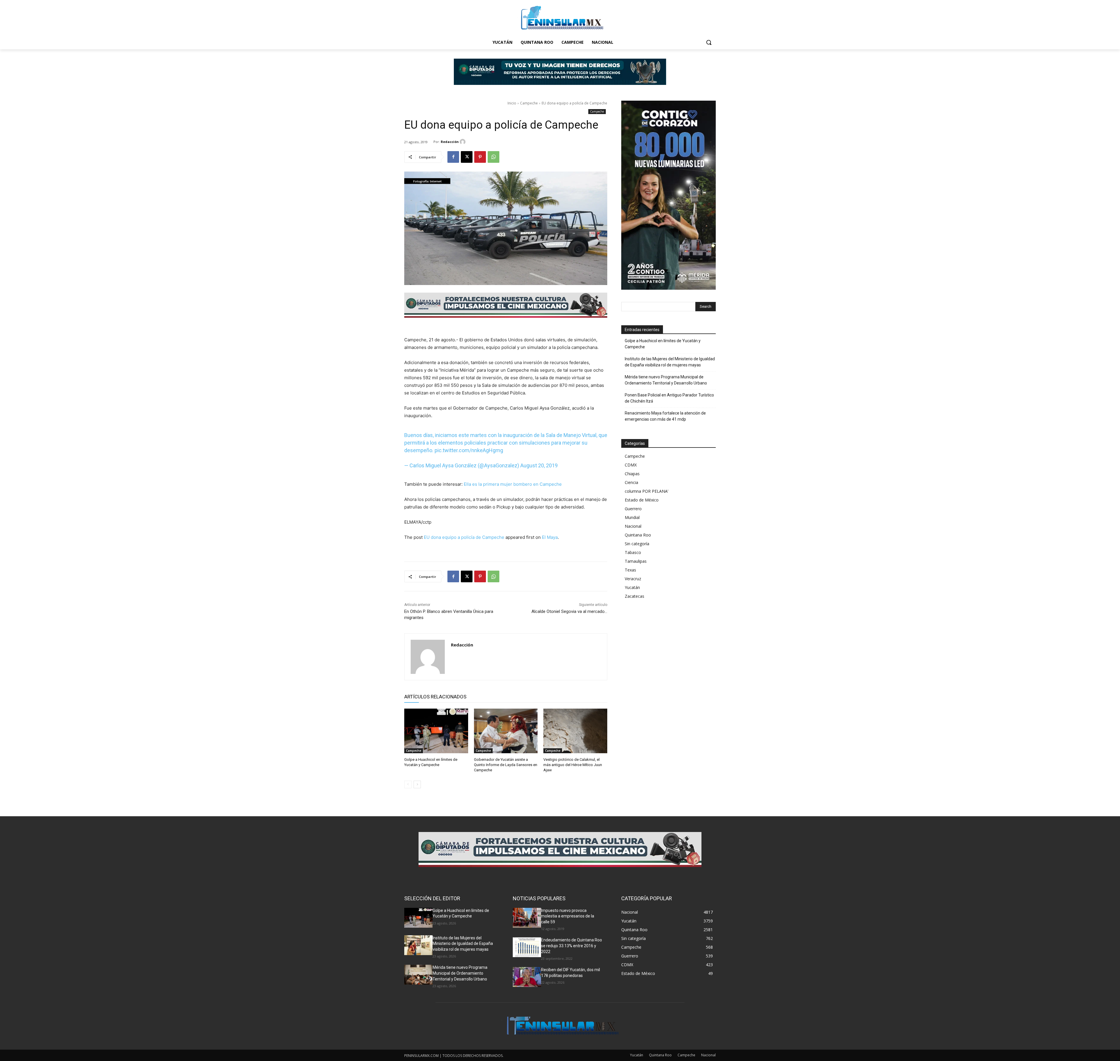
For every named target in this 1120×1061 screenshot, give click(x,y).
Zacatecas (634, 596)
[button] (709, 42)
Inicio (512, 103)
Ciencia (631, 482)
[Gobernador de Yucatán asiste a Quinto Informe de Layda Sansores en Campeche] (506, 731)
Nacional (633, 526)
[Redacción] (463, 142)
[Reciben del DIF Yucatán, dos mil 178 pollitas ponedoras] (527, 977)
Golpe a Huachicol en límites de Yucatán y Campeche (663, 343)
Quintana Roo (638, 535)
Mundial (632, 517)
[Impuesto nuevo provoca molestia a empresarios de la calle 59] (527, 918)
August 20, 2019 (539, 465)
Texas (630, 570)
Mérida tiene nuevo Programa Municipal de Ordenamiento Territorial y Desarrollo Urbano (666, 380)
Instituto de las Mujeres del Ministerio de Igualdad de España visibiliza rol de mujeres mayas (670, 361)
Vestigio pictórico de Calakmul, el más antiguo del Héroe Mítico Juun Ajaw (572, 764)
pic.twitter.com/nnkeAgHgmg (469, 450)
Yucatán (632, 587)
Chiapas (632, 473)
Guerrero (633, 508)
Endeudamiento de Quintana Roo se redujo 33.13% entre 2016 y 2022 (571, 946)
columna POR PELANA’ (646, 491)
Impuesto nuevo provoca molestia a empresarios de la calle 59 (567, 916)
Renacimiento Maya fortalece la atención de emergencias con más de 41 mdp (665, 416)
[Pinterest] (480, 157)
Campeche (529, 103)
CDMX (631, 465)
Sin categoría (637, 543)
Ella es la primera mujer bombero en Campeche (513, 484)
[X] (467, 157)
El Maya (550, 537)
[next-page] (417, 784)
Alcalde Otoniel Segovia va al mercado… (569, 611)
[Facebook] (453, 157)
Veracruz (633, 578)
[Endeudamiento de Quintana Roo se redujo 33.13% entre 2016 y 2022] (527, 947)
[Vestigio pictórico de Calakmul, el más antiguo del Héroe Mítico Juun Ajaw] (575, 731)
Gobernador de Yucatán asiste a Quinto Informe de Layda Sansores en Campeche (505, 764)
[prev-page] (408, 784)
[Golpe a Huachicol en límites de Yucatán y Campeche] (436, 731)
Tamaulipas (636, 561)
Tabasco (633, 552)
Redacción (450, 141)
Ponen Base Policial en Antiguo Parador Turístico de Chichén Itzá (669, 398)
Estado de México (642, 500)
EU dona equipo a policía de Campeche (464, 537)
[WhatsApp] (493, 157)
